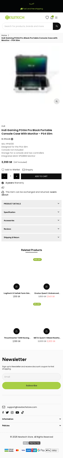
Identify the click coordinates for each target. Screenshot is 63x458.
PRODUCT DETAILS (12, 204)
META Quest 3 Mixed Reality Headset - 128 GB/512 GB (46, 338)
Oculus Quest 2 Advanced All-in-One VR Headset (46, 293)
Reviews (7, 229)
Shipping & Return (11, 237)
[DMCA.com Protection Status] (31, 443)
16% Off (37, 259)
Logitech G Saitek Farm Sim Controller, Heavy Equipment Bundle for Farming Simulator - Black (16, 293)
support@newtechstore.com (22, 407)
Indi (3, 126)
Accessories (9, 220)
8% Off (37, 304)
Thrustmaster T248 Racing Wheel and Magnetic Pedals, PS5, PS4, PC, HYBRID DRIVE (16, 338)
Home (4, 35)
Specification (9, 212)
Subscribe (31, 385)
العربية (31, 3)
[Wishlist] (48, 17)
